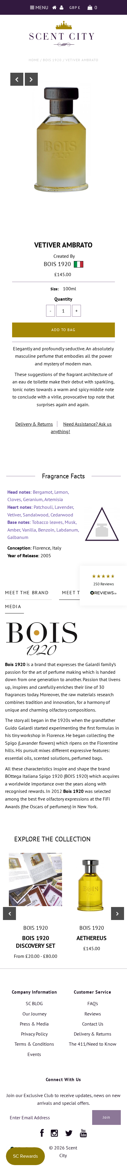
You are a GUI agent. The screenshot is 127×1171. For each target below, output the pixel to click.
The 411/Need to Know (92, 1044)
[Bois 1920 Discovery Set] (35, 904)
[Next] (31, 79)
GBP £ (74, 7)
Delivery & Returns (34, 424)
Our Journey (34, 1014)
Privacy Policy (34, 1034)
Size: (55, 288)
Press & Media (34, 1024)
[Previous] (16, 79)
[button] (103, 585)
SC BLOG (34, 1003)
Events (34, 1054)
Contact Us (92, 1024)
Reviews (92, 1014)
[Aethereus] (91, 917)
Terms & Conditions (34, 1044)
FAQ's (92, 1003)
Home (34, 60)
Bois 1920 (52, 60)
